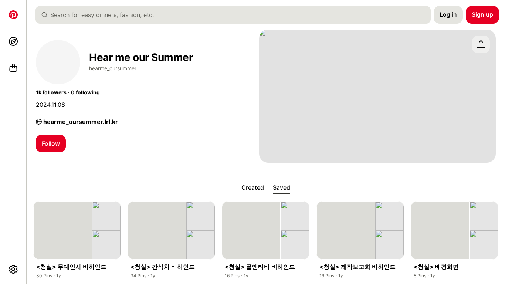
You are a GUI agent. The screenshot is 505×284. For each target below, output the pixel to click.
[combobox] (236, 15)
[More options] (13, 269)
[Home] (13, 15)
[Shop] (13, 68)
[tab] (252, 188)
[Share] (481, 44)
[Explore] (13, 41)
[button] (51, 92)
